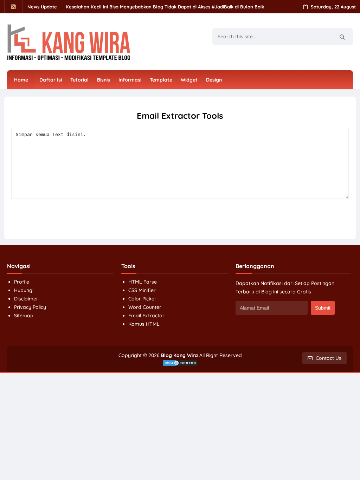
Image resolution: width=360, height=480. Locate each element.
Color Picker (142, 299)
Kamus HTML (144, 324)
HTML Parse (142, 282)
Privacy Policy (30, 307)
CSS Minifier (142, 290)
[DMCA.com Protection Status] (180, 362)
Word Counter (144, 307)
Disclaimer (26, 299)
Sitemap (23, 315)
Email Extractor (146, 315)
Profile (21, 282)
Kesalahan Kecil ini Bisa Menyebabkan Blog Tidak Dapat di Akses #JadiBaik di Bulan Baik (165, 6)
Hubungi (23, 290)
